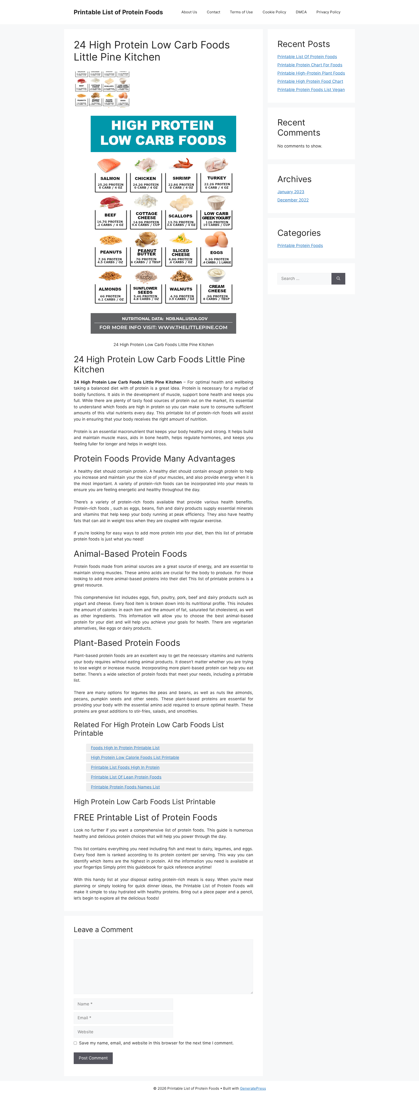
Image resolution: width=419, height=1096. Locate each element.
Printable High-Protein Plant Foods (311, 73)
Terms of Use (241, 12)
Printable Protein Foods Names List (125, 787)
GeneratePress (253, 1088)
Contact (213, 12)
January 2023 (290, 191)
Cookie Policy (274, 12)
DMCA (301, 12)
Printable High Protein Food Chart (310, 81)
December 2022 (293, 200)
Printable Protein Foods (300, 245)
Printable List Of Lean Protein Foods (126, 777)
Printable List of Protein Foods (118, 12)
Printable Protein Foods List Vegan (311, 89)
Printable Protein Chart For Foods (309, 64)
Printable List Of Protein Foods (307, 56)
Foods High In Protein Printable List (125, 747)
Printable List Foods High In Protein (125, 767)
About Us (189, 12)
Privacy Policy (328, 12)
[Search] (338, 279)
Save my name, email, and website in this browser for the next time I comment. (156, 1043)
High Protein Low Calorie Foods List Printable (135, 757)
